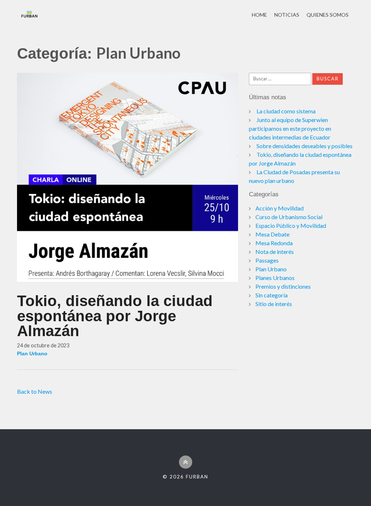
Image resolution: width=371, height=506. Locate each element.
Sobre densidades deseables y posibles (305, 145)
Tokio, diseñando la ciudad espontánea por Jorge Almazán (115, 315)
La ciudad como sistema (286, 111)
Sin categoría (271, 295)
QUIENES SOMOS (328, 15)
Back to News (34, 391)
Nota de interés (274, 251)
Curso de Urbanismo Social (288, 216)
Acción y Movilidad (279, 208)
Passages (267, 260)
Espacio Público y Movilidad (290, 225)
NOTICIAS (286, 15)
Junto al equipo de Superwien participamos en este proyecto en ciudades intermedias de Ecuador (290, 128)
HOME (259, 15)
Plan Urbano (32, 353)
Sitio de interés (273, 303)
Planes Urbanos (275, 277)
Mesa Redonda (274, 242)
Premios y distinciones (283, 286)
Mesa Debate (272, 234)
